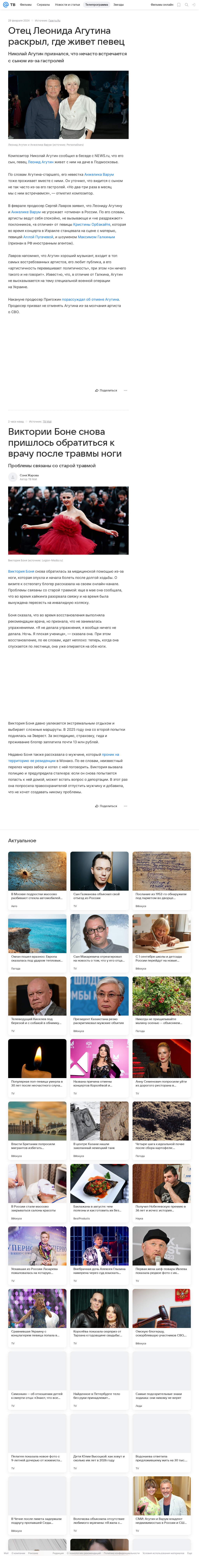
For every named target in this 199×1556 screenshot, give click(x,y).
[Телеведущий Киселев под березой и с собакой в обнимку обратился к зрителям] (37, 1006)
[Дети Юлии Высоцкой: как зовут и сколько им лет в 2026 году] (99, 1443)
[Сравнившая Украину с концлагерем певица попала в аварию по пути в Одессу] (37, 1318)
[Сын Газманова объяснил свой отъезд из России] (99, 881)
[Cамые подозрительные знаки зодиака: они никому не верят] (162, 1380)
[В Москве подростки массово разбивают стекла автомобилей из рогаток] (37, 881)
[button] (68, 105)
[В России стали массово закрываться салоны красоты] (37, 1193)
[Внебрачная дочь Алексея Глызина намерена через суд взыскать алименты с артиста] (99, 1255)
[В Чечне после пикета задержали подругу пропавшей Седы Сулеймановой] (37, 1505)
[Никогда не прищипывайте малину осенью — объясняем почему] (162, 1006)
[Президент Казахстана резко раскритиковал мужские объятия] (99, 1006)
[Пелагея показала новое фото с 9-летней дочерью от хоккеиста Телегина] (37, 1443)
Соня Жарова (29, 475)
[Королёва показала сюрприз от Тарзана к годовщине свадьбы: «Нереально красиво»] (99, 1318)
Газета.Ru (54, 20)
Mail (6, 1553)
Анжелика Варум (99, 174)
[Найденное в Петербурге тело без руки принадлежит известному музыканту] (99, 1380)
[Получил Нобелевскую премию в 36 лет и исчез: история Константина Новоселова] (162, 1193)
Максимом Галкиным (96, 237)
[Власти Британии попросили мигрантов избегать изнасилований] (37, 1130)
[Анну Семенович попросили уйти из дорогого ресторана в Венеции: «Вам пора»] (162, 1068)
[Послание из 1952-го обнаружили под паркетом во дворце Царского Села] (162, 881)
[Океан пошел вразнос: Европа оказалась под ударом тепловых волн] (37, 943)
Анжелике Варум (26, 212)
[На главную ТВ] (12, 4)
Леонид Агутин (41, 162)
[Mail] (6, 4)
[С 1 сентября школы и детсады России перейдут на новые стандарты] (162, 943)
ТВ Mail (47, 421)
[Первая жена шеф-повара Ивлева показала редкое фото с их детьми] (162, 1255)
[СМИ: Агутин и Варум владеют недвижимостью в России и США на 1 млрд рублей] (162, 1505)
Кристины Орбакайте (91, 224)
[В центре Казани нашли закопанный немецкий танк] (99, 1130)
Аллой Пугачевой (38, 237)
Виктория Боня (21, 571)
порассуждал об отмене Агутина (90, 299)
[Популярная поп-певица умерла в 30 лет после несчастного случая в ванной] (37, 1068)
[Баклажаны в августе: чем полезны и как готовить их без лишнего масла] (99, 1193)
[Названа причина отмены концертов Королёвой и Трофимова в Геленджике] (99, 1068)
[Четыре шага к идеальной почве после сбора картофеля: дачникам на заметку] (162, 1130)
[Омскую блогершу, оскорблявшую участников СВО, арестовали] (162, 1318)
